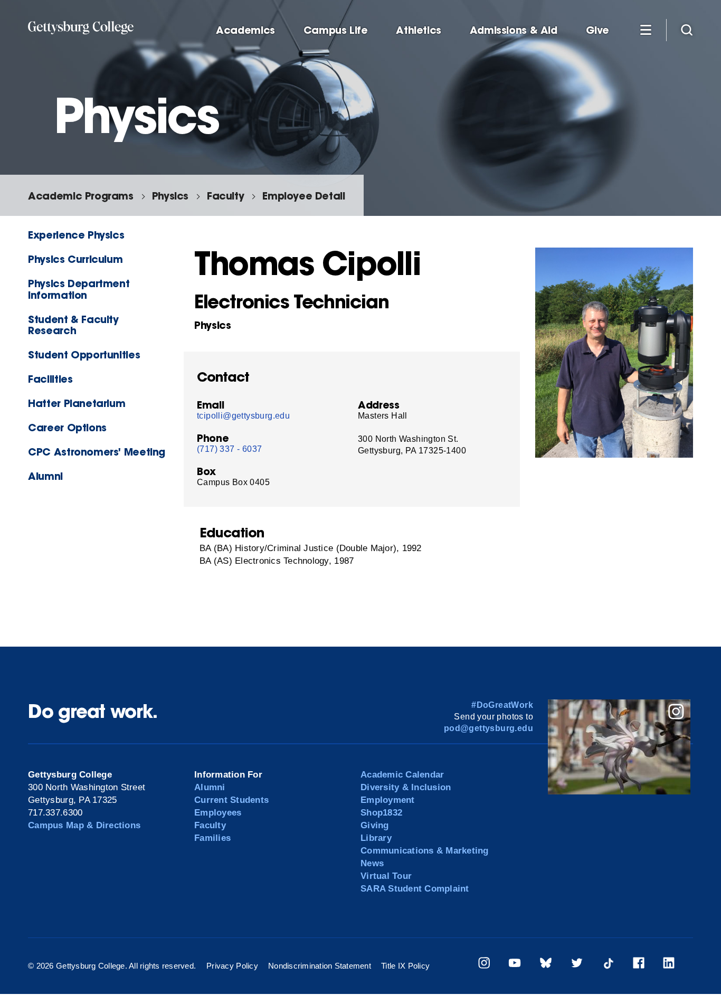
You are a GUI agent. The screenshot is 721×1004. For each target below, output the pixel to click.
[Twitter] (577, 964)
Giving (374, 825)
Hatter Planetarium (76, 403)
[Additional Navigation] (645, 29)
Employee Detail (303, 195)
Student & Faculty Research (73, 325)
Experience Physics (76, 234)
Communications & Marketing (424, 851)
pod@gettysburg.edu (488, 728)
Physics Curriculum (75, 258)
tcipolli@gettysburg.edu (243, 415)
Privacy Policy (232, 965)
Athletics (418, 30)
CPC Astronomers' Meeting (96, 451)
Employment (387, 800)
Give (597, 30)
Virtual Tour (386, 876)
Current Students (231, 800)
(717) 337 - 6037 (229, 448)
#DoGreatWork (502, 704)
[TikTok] (608, 964)
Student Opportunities (84, 354)
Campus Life (335, 30)
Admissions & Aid (513, 30)
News (372, 863)
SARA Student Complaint (414, 889)
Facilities (50, 378)
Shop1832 (381, 813)
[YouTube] (514, 964)
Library (376, 838)
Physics (170, 195)
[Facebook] (638, 964)
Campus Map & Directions (84, 825)
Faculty (225, 195)
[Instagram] (484, 964)
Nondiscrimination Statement (319, 965)
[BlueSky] (545, 964)
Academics (245, 30)
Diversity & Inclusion (405, 787)
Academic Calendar (402, 775)
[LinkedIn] (669, 964)
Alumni (45, 475)
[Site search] (686, 29)
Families (212, 838)
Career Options (67, 427)
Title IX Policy (405, 965)
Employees (217, 813)
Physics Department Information (78, 289)
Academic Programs (80, 195)
